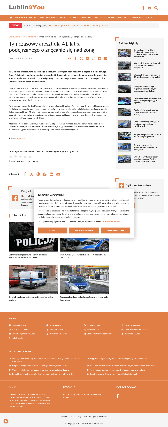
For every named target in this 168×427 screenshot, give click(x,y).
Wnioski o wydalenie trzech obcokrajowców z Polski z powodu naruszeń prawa (146, 159)
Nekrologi (86, 18)
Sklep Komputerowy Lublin (23, 334)
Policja (32, 18)
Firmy (41, 18)
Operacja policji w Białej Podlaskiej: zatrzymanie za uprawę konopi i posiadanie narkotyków (146, 53)
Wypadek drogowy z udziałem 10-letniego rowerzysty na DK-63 (147, 77)
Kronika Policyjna (29, 37)
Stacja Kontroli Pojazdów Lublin (101, 334)
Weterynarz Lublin (20, 330)
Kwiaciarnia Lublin (132, 325)
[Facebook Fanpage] (143, 8)
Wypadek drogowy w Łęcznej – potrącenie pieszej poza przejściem (147, 65)
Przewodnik (138, 18)
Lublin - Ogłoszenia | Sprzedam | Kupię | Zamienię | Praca (80, 26)
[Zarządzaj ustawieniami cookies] (6, 421)
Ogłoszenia (51, 18)
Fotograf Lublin (56, 330)
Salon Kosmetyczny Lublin (136, 330)
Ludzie (149, 18)
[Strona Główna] (11, 18)
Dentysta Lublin (19, 325)
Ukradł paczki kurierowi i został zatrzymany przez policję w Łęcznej (147, 100)
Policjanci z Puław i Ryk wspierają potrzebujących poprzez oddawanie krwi (145, 89)
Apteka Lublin (55, 325)
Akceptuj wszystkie (115, 230)
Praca (62, 18)
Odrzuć (52, 230)
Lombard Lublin (93, 325)
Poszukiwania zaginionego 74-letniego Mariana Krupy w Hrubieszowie (147, 124)
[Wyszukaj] (156, 8)
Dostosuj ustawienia (84, 230)
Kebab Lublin (17, 338)
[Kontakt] (149, 8)
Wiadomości (21, 18)
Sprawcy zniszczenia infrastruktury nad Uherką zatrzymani (145, 147)
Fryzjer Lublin (93, 330)
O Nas (72, 417)
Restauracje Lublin (132, 334)
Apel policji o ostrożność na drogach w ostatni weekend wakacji (146, 112)
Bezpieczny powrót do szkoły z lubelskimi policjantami (147, 136)
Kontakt (66, 397)
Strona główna (14, 37)
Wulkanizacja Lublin (58, 334)
